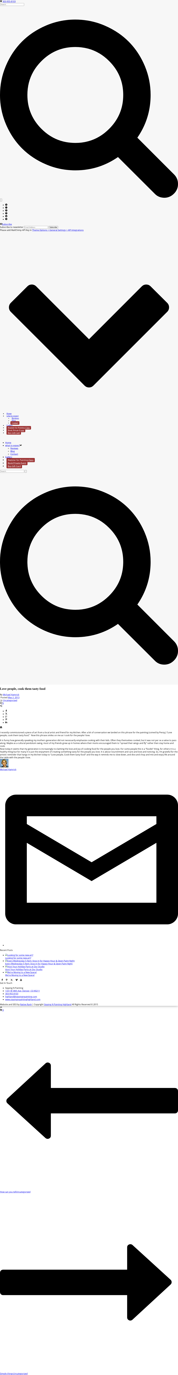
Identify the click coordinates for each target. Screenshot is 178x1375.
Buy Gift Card (14, 433)
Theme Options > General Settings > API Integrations (58, 230)
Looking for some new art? (18, 958)
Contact (15, 423)
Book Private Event (16, 430)
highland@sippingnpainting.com (21, 996)
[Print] (1, 727)
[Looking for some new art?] (19, 955)
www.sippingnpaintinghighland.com (22, 999)
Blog (14, 421)
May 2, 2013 (13, 697)
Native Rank (26, 1004)
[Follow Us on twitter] (11, 980)
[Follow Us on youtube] (21, 980)
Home (9, 413)
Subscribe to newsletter (11, 227)
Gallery (10, 425)
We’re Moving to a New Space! (20, 975)
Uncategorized (10, 700)
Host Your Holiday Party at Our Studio (23, 969)
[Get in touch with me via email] (91, 945)
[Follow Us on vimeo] (17, 980)
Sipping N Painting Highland (57, 1004)
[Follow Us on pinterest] (7, 980)
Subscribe (7, 224)
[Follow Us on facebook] (2, 980)
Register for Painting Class (19, 428)
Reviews (15, 418)
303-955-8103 (9, 1)
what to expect (13, 416)
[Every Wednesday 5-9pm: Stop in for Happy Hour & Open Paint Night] (40, 960)
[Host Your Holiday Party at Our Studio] (25, 966)
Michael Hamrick (11, 694)
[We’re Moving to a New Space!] (21, 972)
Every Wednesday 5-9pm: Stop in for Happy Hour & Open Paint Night (39, 963)
